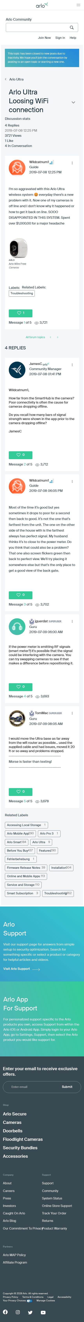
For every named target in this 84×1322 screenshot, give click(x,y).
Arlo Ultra (16, 79)
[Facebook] (5, 1312)
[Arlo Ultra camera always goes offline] (57, 337)
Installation (58, 867)
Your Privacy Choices (14, 1301)
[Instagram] (18, 1312)
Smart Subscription (20, 893)
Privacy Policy (10, 1297)
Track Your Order (54, 1213)
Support (48, 1183)
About (7, 1183)
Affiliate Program (15, 1262)
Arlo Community (18, 19)
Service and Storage (21, 884)
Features (45, 850)
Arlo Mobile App (18, 833)
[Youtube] (43, 1312)
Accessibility (64, 1297)
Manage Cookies (46, 1301)
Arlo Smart (14, 842)
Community (50, 1191)
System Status (52, 1198)
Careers (8, 1191)
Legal (50, 1297)
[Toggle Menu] (78, 5)
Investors (9, 1206)
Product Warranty (54, 1228)
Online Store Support (57, 1206)
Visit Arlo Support (16, 969)
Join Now (44, 37)
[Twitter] (30, 1312)
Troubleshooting (22, 293)
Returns (47, 1221)
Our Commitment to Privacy (23, 1228)
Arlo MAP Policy (14, 1255)
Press (7, 1198)
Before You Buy (17, 850)
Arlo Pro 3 (47, 833)
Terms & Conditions (32, 1297)
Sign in (60, 37)
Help (73, 37)
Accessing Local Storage (24, 825)
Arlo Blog (9, 1221)
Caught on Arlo (14, 1213)
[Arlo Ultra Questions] (50, 337)
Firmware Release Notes (23, 867)
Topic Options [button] (73, 103)
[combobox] (42, 27)
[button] (72, 163)
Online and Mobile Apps (23, 876)
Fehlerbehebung (18, 859)
